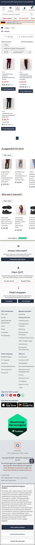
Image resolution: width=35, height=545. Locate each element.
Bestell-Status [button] (26, 281)
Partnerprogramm (6, 369)
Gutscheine (4, 363)
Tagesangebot (7, 18)
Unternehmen (23, 357)
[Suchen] (32, 14)
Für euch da (4, 372)
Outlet (21, 387)
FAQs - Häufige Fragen (25, 341)
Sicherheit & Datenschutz (26, 338)
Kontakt (3, 317)
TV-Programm (5, 360)
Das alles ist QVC (24, 360)
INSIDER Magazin (6, 357)
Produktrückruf (5, 335)
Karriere (21, 375)
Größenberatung (24, 320)
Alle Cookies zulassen (17, 527)
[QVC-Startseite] (2, 28)
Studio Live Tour (23, 384)
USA (8, 453)
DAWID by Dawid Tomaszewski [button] (14, 48)
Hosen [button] (6, 45)
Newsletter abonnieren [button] (17, 259)
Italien (22, 453)
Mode (7, 28)
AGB (5, 468)
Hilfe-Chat (4, 314)
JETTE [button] (6, 52)
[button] (3, 9)
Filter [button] (10, 37)
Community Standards (10, 470)
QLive (3, 326)
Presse (3, 329)
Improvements (12, 480)
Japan (26, 453)
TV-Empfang (22, 381)
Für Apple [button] (9, 301)
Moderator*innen (24, 378)
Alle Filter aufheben (27, 41)
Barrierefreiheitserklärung (26, 366)
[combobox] (15, 14)
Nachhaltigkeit (23, 363)
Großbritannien (15, 453)
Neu (15, 18)
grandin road (4, 480)
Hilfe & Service (23, 344)
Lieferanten (4, 332)
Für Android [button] (26, 301)
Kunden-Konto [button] (9, 281)
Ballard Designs (9, 478)
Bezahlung (22, 329)
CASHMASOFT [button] (18, 52)
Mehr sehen (7, 155)
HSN (2, 478)
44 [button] (29, 52)
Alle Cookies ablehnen (17, 534)
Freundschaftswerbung (8, 366)
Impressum (28, 470)
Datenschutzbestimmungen (19, 468)
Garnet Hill (23, 478)
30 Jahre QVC (24, 18)
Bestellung (22, 314)
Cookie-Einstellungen (17, 541)
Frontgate (17, 478)
